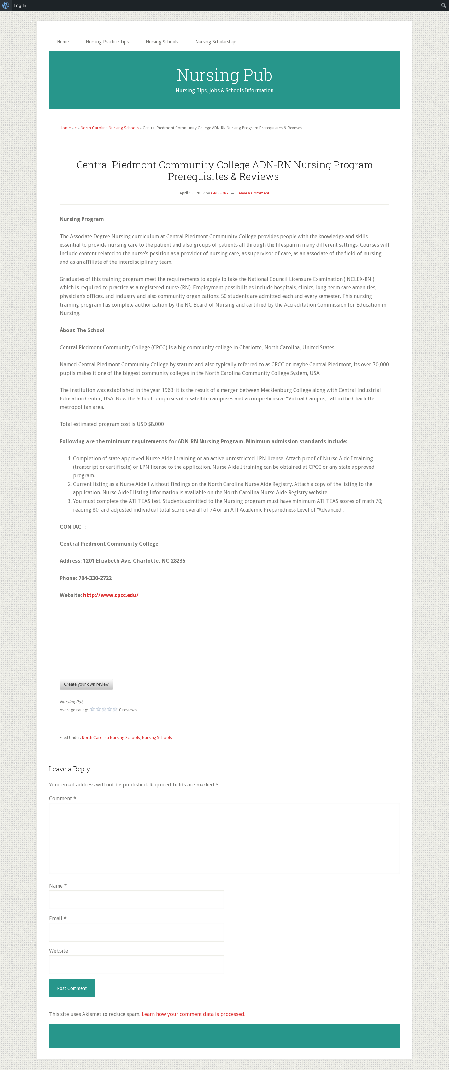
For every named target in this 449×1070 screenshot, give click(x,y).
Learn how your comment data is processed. (193, 1014)
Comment (62, 798)
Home (65, 128)
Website (58, 951)
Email (58, 918)
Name (58, 886)
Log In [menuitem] (20, 5)
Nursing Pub (224, 74)
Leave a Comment (253, 193)
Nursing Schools (157, 737)
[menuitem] (6, 5)
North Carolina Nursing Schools (110, 128)
